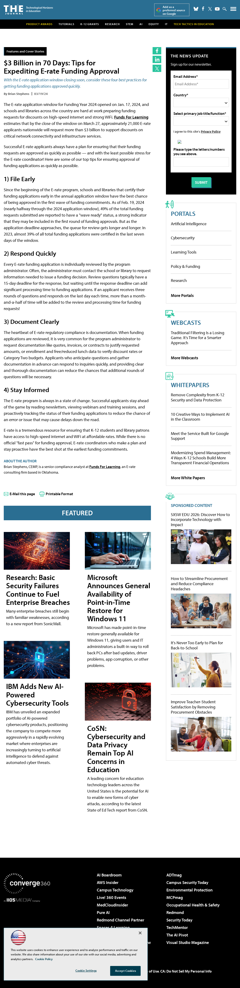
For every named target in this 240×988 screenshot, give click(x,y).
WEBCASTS (186, 322)
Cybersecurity (183, 237)
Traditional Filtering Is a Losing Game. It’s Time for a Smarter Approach (197, 337)
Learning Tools (183, 252)
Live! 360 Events (111, 897)
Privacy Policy (211, 131)
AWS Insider (107, 882)
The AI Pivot (177, 935)
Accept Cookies (125, 971)
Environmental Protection (189, 890)
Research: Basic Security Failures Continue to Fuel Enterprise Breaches (38, 590)
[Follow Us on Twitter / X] (210, 9)
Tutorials (66, 24)
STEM (129, 24)
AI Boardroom (109, 875)
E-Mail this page (22, 493)
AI (140, 24)
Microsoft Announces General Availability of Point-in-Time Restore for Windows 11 (118, 598)
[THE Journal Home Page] (28, 9)
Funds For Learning (131, 117)
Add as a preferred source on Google (174, 10)
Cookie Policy (44, 959)
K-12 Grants (89, 24)
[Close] (140, 933)
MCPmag (174, 897)
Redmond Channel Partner (120, 920)
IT (166, 24)
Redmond (175, 912)
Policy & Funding (185, 266)
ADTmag (174, 875)
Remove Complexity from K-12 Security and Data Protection (197, 397)
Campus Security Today (187, 882)
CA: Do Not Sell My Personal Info (186, 971)
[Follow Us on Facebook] (203, 8)
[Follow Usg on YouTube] (217, 9)
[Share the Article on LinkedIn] (157, 59)
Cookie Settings (86, 970)
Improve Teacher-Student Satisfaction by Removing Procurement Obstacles (193, 707)
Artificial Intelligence (188, 223)
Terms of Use (148, 971)
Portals (183, 213)
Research (112, 24)
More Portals (182, 295)
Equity (154, 24)
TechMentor (177, 927)
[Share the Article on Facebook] (157, 51)
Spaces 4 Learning (113, 927)
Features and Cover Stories (25, 51)
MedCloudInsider (112, 905)
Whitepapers (190, 385)
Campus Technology (115, 890)
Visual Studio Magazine (187, 942)
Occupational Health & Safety (193, 905)
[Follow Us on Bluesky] (196, 9)
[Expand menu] (233, 10)
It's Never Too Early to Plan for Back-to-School (197, 645)
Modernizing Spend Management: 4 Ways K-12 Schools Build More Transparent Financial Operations (201, 457)
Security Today (179, 920)
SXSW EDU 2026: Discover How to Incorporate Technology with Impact (200, 519)
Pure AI (103, 912)
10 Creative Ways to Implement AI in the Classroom (200, 417)
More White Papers (188, 477)
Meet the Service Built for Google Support (200, 436)
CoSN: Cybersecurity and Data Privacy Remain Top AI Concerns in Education (116, 748)
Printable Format (59, 493)
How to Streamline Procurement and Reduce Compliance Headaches (199, 583)
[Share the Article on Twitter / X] (157, 68)
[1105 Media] (27, 926)
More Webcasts (184, 357)
